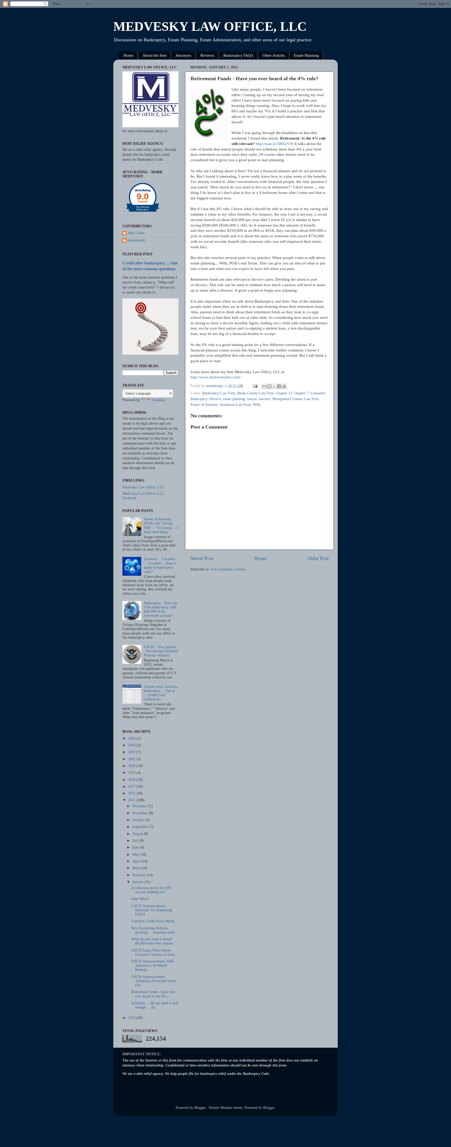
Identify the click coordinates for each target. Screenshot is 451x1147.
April (136, 861)
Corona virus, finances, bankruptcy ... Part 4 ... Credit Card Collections (161, 693)
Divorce (215, 399)
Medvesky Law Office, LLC (143, 487)
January (138, 882)
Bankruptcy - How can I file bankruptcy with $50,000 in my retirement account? (160, 609)
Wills (256, 405)
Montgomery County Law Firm (295, 399)
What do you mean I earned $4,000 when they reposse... (153, 941)
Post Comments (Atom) (228, 569)
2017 (132, 786)
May (136, 854)
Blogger (269, 1108)
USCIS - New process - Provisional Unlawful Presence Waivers (161, 651)
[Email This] (264, 386)
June (136, 847)
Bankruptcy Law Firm (218, 393)
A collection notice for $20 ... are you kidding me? (153, 890)
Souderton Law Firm (235, 405)
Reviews (207, 55)
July (135, 841)
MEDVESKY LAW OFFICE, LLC (210, 26)
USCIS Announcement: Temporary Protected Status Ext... (153, 981)
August (138, 834)
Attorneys (183, 55)
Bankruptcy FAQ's (238, 55)
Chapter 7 (301, 393)
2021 (132, 759)
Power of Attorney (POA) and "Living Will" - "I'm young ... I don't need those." (161, 525)
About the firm (155, 55)
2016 (132, 793)
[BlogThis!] (269, 386)
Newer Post (201, 558)
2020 (132, 766)
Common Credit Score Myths (153, 921)
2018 (132, 780)
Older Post (318, 558)
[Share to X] (274, 386)
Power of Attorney (204, 405)
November (140, 813)
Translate (158, 400)
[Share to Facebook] (279, 386)
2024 (132, 745)
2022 (132, 752)
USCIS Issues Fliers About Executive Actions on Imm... (154, 952)
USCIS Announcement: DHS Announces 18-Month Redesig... (152, 965)
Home (128, 55)
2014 (132, 1018)
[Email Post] (255, 386)
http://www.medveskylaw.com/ (216, 377)
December (140, 806)
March (137, 868)
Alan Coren (136, 233)
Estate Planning (306, 55)
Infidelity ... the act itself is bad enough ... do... (154, 1005)
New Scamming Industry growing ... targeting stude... (154, 930)
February (139, 875)
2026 (132, 738)
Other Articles (274, 55)
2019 (132, 773)
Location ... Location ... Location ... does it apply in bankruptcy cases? (160, 565)
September (140, 827)
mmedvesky (136, 240)
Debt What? (140, 899)
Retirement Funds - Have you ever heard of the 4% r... (153, 994)
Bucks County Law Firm (255, 393)
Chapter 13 (284, 393)
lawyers (264, 399)
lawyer (252, 399)
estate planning (234, 399)
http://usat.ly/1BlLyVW (274, 144)
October (138, 820)
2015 (132, 800)
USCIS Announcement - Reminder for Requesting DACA (151, 910)
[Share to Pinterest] (284, 386)
